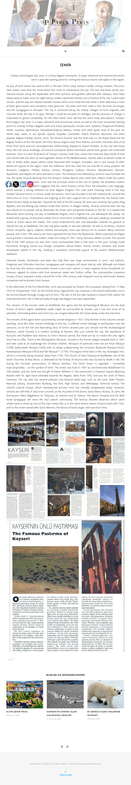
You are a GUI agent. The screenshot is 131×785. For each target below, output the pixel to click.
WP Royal (74, 763)
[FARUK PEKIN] (65, 22)
